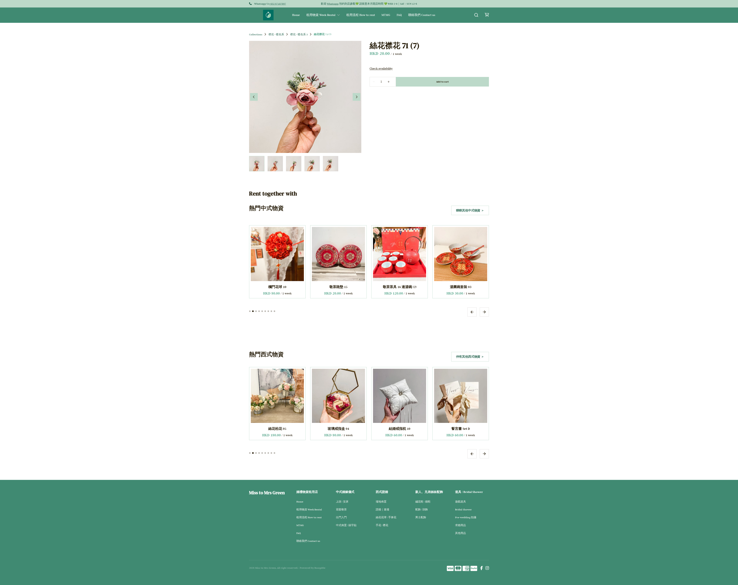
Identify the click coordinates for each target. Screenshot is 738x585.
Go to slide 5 (262, 311)
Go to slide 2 (252, 311)
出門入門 (341, 517)
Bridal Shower (463, 509)
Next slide (484, 311)
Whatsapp (333, 3)
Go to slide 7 (268, 311)
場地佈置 (381, 501)
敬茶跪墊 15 (338, 287)
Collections (255, 34)
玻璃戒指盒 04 (338, 429)
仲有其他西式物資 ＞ (470, 356)
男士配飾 (420, 517)
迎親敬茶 (341, 509)
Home (296, 15)
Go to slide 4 (259, 311)
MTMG (385, 15)
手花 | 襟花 (382, 525)
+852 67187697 (277, 3)
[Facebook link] (481, 568)
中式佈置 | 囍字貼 (346, 525)
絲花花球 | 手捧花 (386, 517)
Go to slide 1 (249, 311)
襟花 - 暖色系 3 (299, 34)
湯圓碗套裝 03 (460, 287)
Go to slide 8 (271, 311)
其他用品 (460, 533)
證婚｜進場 (382, 509)
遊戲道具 (460, 501)
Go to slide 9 (274, 311)
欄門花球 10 (277, 287)
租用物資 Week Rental (320, 15)
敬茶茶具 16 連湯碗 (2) (399, 287)
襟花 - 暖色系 (276, 34)
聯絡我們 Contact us (421, 15)
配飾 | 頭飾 (421, 509)
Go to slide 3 (256, 311)
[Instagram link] (487, 568)
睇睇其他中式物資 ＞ (470, 210)
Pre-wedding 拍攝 (465, 517)
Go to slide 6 (265, 311)
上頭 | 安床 (342, 501)
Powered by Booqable (312, 567)
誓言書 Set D (460, 429)
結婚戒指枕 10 (399, 429)
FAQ (399, 15)
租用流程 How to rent (360, 15)
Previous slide (472, 311)
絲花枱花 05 (277, 429)
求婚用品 (460, 525)
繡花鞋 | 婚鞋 (422, 501)
